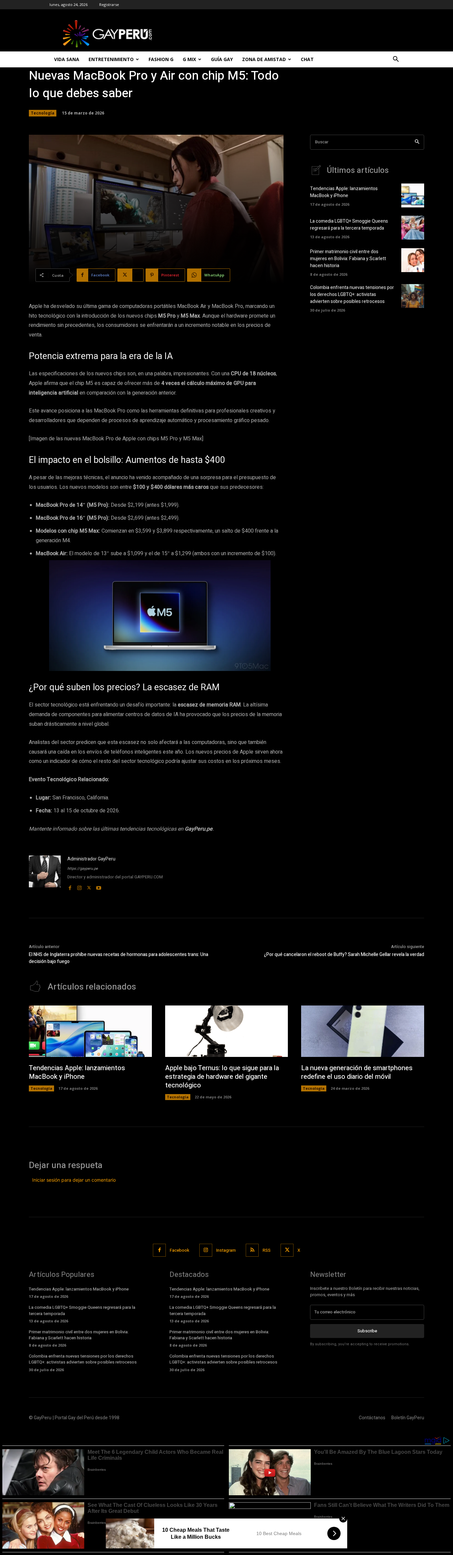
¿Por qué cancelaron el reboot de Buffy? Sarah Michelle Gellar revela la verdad (344, 954)
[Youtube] (98, 886)
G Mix (189, 59)
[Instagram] (79, 886)
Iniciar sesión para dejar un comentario (74, 1180)
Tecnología (42, 113)
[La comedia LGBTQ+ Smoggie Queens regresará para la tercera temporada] (412, 228)
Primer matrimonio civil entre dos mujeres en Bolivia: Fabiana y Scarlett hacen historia (348, 258)
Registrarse (109, 4)
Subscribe (367, 1331)
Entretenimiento (111, 59)
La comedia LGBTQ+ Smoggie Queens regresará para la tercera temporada (349, 225)
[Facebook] (69, 886)
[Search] (417, 142)
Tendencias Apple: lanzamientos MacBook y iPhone (344, 192)
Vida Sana (66, 59)
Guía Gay (222, 59)
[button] (396, 60)
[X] (89, 886)
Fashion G (161, 59)
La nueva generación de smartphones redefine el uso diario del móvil (357, 1072)
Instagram (226, 1250)
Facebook (179, 1250)
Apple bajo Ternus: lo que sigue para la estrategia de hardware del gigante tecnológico (222, 1076)
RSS (267, 1250)
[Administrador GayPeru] (45, 873)
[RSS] (252, 1250)
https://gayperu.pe (82, 868)
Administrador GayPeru (91, 858)
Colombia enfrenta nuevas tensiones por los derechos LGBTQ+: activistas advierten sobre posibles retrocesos (352, 294)
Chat (307, 59)
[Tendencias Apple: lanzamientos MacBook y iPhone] (412, 195)
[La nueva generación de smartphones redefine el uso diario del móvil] (362, 1031)
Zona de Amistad (264, 59)
